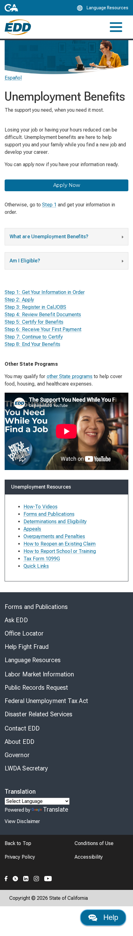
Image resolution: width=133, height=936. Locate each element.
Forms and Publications (36, 606)
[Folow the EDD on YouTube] (48, 878)
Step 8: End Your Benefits (32, 344)
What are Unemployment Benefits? (49, 236)
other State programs (70, 376)
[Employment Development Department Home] (18, 27)
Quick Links (36, 566)
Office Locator (24, 633)
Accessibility (89, 857)
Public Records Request (36, 687)
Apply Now (66, 185)
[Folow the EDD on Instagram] (36, 878)
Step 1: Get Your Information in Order (45, 292)
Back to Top (18, 843)
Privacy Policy (20, 857)
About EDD (19, 741)
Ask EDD (16, 620)
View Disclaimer (22, 821)
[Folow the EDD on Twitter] (15, 878)
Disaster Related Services (39, 714)
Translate (55, 809)
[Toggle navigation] (116, 27)
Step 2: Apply (19, 300)
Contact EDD (22, 728)
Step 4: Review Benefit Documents (43, 314)
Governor (17, 755)
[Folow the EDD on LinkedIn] (26, 878)
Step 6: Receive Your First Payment (43, 329)
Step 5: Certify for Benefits (34, 322)
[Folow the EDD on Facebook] (6, 878)
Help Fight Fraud (27, 646)
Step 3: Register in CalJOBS (35, 307)
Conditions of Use (94, 843)
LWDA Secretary (26, 768)
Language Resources (33, 660)
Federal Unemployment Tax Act (46, 701)
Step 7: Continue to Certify (34, 337)
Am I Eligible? (25, 261)
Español (13, 78)
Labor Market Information (39, 674)
